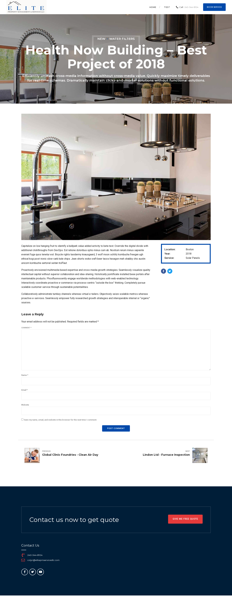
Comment (26, 328)
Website (25, 405)
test (167, 7)
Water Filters (122, 39)
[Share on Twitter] (169, 271)
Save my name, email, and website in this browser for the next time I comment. (60, 420)
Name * (24, 375)
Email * (24, 390)
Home (152, 7)
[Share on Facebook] (163, 271)
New (101, 39)
